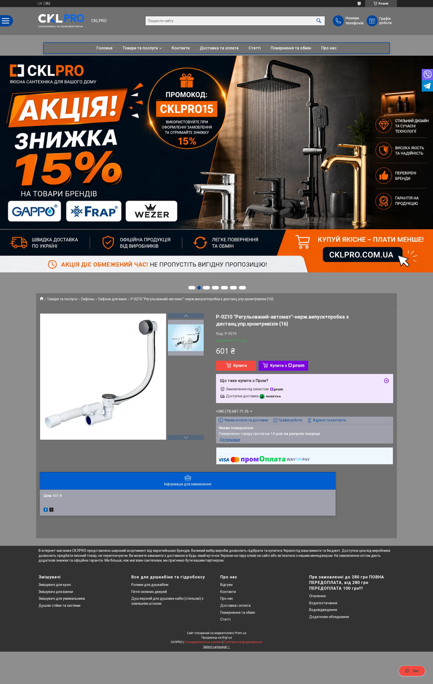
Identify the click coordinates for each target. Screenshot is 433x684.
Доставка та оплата (219, 48)
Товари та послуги (140, 48)
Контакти (181, 48)
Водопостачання (323, 603)
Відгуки (226, 585)
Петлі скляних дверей (149, 592)
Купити (240, 365)
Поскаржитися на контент (203, 642)
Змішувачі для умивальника (62, 598)
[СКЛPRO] (62, 21)
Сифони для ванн (112, 299)
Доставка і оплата (235, 605)
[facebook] (46, 510)
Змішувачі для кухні (55, 585)
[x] (51, 510)
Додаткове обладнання (329, 617)
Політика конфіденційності (243, 642)
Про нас (329, 48)
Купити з (278, 365)
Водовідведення (323, 610)
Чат (415, 671)
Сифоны (87, 299)
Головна (104, 48)
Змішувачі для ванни (56, 592)
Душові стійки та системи (59, 605)
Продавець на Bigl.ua (216, 637)
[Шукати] (319, 21)
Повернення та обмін (291, 48)
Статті (255, 48)
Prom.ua (240, 633)
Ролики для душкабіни (149, 585)
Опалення (317, 596)
